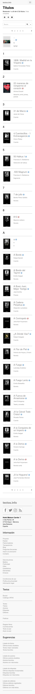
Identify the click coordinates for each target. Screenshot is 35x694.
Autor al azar (7, 631)
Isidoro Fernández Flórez (22, 66)
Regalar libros (7, 624)
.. (14, 38)
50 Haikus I (19, 156)
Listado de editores (9, 681)
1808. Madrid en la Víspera (23, 61)
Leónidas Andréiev (20, 368)
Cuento (16, 69)
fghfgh (16, 46)
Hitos (4, 566)
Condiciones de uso (9, 579)
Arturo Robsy (18, 139)
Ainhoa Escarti (18, 91)
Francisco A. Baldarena (21, 159)
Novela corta (18, 465)
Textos (5, 604)
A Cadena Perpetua (18, 303)
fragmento (17, 178)
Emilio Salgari (18, 276)
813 (15, 216)
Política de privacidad (10, 581)
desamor (16, 94)
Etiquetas (6, 610)
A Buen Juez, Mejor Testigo (20, 287)
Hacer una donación (9, 551)
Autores (5, 608)
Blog (4, 547)
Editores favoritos (8, 685)
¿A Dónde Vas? (21, 333)
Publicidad (6, 564)
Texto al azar (7, 629)
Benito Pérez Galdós (20, 197)
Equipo (5, 541)
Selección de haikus (20, 163)
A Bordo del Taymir (19, 271)
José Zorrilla (18, 292)
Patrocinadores (8, 543)
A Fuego (18, 364)
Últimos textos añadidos (11, 645)
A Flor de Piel (20, 349)
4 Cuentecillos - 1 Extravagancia (22, 134)
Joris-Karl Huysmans (20, 321)
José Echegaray (19, 401)
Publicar (5, 618)
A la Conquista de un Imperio (22, 429)
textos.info (10, 502)
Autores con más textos (10, 662)
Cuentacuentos (8, 627)
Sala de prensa (8, 560)
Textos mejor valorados (10, 648)
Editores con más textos (11, 687)
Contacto (6, 554)
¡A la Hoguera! (21, 474)
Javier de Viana (19, 114)
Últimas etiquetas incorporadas (13, 670)
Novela (16, 201)
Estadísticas (7, 568)
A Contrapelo (20, 318)
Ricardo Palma (18, 417)
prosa (26, 94)
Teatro (16, 404)
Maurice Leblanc (19, 220)
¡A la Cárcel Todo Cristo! (22, 413)
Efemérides (6, 571)
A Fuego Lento (21, 380)
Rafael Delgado (19, 337)
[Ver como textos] (12, 17)
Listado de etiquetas (9, 668)
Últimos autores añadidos (11, 658)
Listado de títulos (8, 643)
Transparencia (7, 545)
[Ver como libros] (5, 17)
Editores (5, 612)
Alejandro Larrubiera (20, 308)
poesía (16, 97)
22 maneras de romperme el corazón (21, 85)
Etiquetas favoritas (9, 673)
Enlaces (5, 573)
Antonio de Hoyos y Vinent (22, 352)
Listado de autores (9, 656)
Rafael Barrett (18, 258)
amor (21, 94)
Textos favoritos (8, 650)
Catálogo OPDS (8, 598)
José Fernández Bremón (22, 478)
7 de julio (18, 194)
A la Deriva (19, 443)
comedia (21, 404)
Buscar (5, 595)
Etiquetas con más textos (11, 675)
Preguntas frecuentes (10, 549)
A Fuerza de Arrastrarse (20, 397)
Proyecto (6, 539)
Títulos (5, 606)
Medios (5, 562)
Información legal (8, 583)
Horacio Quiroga (19, 447)
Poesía (16, 295)
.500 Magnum (20, 171)
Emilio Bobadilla (19, 383)
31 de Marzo (20, 110)
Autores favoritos (8, 660)
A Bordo (18, 254)
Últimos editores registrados (12, 683)
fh (14, 43)
